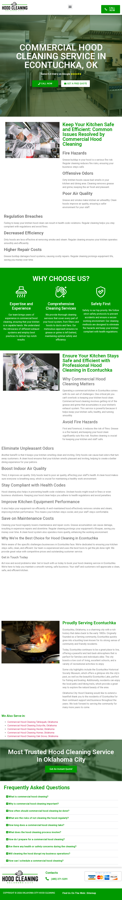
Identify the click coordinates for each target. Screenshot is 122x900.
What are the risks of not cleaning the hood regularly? (38, 818)
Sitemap (91, 893)
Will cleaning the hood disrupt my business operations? (39, 853)
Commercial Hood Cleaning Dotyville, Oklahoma (32, 725)
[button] (70, 6)
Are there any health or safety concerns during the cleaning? (42, 846)
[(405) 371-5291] (47, 878)
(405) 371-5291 (59, 879)
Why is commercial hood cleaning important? (33, 803)
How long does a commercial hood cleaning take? (36, 825)
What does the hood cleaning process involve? (34, 832)
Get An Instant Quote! (61, 769)
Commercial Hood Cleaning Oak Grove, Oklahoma (32, 736)
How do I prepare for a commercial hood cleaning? (36, 839)
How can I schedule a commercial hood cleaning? (36, 860)
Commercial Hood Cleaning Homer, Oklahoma (30, 732)
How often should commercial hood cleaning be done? (38, 810)
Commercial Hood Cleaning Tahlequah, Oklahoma (32, 722)
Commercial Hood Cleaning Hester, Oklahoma (30, 729)
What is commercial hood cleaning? (28, 796)
